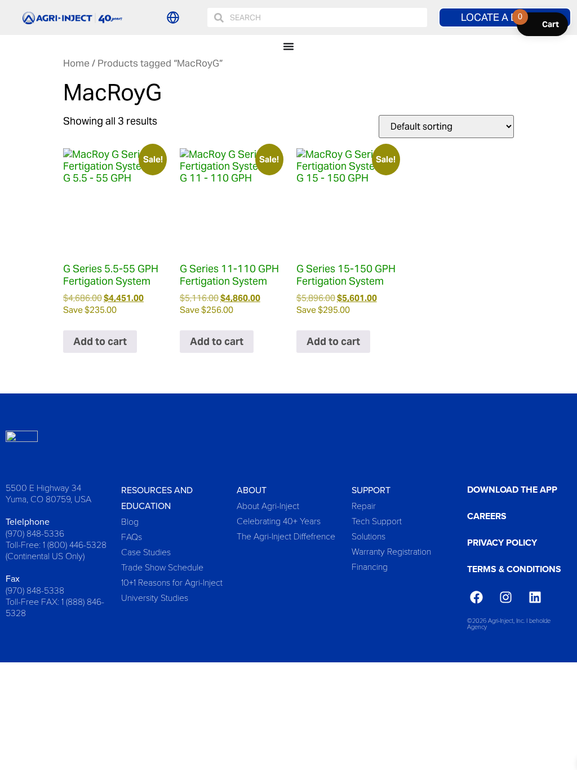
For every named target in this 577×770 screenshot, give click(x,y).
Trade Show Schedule (162, 567)
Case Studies (146, 551)
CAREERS (487, 516)
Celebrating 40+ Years (279, 520)
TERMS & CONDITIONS (514, 569)
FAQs (131, 536)
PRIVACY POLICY (502, 542)
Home (76, 63)
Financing (370, 566)
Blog (130, 521)
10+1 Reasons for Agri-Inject (172, 582)
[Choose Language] (173, 17)
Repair (364, 505)
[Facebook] (476, 597)
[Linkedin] (535, 597)
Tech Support (377, 520)
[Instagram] (505, 597)
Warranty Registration (391, 551)
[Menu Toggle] (288, 46)
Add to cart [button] (100, 341)
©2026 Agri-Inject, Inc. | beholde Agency (509, 623)
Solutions (368, 536)
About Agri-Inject (268, 505)
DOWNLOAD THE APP (512, 489)
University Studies (154, 597)
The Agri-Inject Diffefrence (286, 536)
